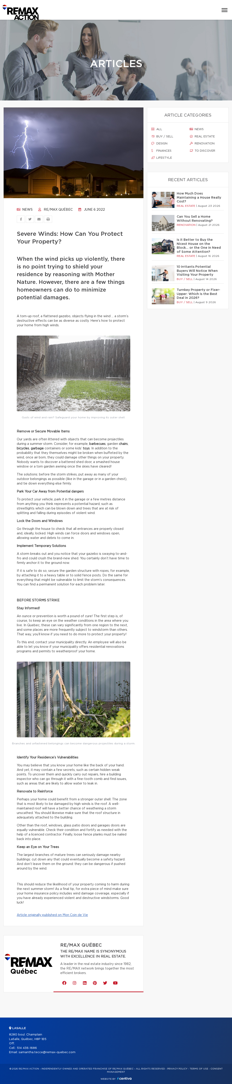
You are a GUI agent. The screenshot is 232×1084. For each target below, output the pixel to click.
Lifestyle (163, 157)
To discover (204, 150)
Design (161, 143)
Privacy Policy (177, 1069)
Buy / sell (164, 136)
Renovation (204, 143)
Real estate (204, 136)
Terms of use (199, 1069)
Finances (163, 150)
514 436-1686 (27, 1048)
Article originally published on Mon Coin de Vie (52, 915)
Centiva (124, 1078)
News (27, 209)
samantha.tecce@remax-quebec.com (47, 1052)
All (158, 129)
